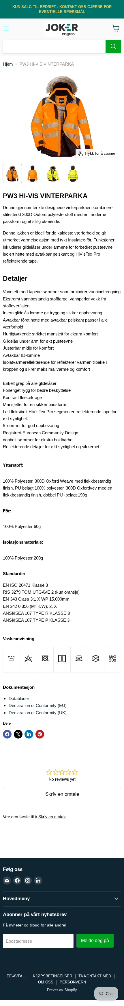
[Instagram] (28, 880)
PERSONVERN (73, 982)
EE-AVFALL (17, 976)
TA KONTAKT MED (94, 976)
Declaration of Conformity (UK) (38, 712)
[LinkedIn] (38, 880)
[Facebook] (17, 880)
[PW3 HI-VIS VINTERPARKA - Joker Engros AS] (12, 173)
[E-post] (7, 880)
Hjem (8, 64)
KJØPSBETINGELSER (52, 976)
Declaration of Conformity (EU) (38, 705)
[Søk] (113, 46)
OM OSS (45, 982)
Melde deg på (95, 940)
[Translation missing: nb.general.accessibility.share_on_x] (18, 734)
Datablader (19, 698)
